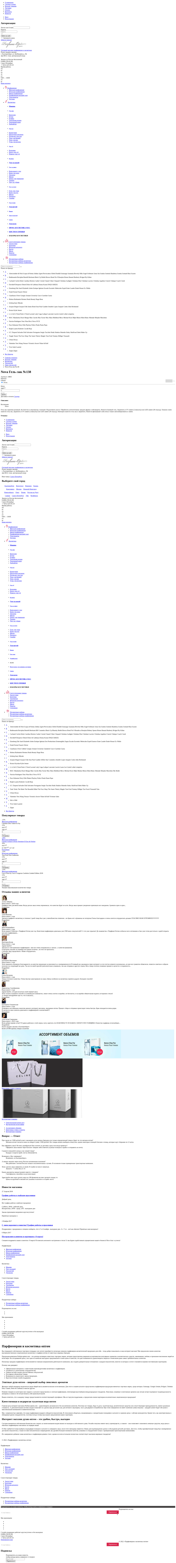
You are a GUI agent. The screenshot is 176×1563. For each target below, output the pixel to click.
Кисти (11, 249)
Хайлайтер (12, 124)
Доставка (8, 8)
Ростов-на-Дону (32, 492)
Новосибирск (9, 492)
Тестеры (12, 99)
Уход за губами (14, 182)
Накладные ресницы (16, 134)
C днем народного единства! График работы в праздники (27, 1225)
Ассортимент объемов (13, 1128)
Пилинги (12, 196)
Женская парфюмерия (16, 90)
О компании (9, 2)
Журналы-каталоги (15, 247)
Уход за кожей (11, 1269)
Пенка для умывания (16, 178)
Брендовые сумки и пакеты (15, 1130)
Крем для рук (13, 193)
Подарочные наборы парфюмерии (21, 262)
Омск (17, 492)
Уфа (27, 496)
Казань (35, 486)
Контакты (8, 12)
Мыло (11, 251)
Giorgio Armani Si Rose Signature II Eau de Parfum (18, 841)
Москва (18, 489)
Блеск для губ (13, 152)
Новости (8, 13)
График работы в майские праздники (18, 1195)
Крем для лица (14, 173)
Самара (7, 496)
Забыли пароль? (6, 40)
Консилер (12, 115)
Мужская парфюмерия (17, 92)
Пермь (23, 492)
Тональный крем (15, 122)
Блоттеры (12, 245)
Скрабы (11, 198)
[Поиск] (21, 266)
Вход (6, 17)
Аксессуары (13, 244)
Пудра (11, 117)
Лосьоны (12, 175)
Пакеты (11, 253)
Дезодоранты (13, 97)
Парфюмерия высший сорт (18, 95)
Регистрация (9, 19)
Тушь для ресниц (15, 142)
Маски (11, 177)
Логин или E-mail (7, 27)
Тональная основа (15, 120)
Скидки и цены (10, 4)
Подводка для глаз (15, 136)
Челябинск (34, 496)
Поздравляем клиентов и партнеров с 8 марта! (22, 1236)
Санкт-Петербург (16, 476)
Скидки (16, 396)
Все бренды (9, 354)
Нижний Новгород (30, 489)
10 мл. (5, 382)
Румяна (11, 118)
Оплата (7, 10)
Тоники (11, 180)
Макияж (9, 1267)
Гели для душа (14, 191)
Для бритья (14, 699)
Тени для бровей (14, 138)
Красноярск (10, 489)
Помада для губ (14, 154)
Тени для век (13, 140)
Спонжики (12, 255)
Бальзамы (12, 150)
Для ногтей (10, 1271)
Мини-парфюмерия (16, 93)
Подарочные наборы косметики (20, 261)
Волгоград (19, 486)
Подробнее (5, 850)
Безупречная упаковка (13, 1131)
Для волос (9, 1273)
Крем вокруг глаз (15, 171)
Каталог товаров (10, 6)
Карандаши (13, 133)
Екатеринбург (9, 486)
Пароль (3, 30)
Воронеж (28, 486)
